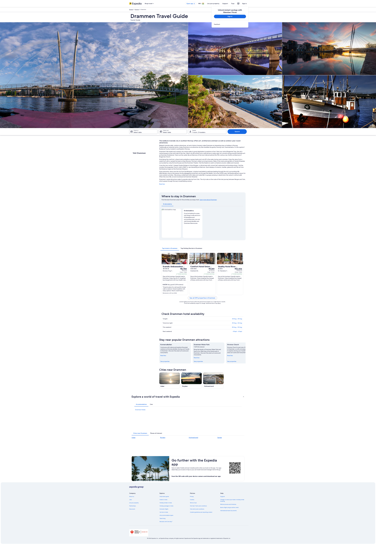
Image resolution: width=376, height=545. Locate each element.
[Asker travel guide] (169, 380)
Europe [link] (131, 9)
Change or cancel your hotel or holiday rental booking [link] (232, 500)
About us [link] (131, 496)
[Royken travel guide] (191, 380)
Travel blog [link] (162, 518)
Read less (162, 184)
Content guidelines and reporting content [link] (201, 512)
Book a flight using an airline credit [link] (229, 507)
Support (225, 3)
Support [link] (222, 496)
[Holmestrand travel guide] (213, 380)
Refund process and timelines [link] (228, 504)
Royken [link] (162, 438)
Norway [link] (137, 9)
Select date (138, 132)
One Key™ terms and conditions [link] (198, 506)
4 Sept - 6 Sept (237, 331)
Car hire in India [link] (164, 512)
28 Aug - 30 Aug (237, 327)
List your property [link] (134, 503)
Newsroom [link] (132, 509)
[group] (192, 218)
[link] (230, 24)
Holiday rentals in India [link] (166, 503)
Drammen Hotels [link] (140, 410)
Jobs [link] (130, 499)
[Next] (245, 353)
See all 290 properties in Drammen (202, 298)
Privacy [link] (192, 496)
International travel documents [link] (228, 510)
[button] (188, 396)
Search (237, 131)
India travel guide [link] (164, 496)
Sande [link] (219, 438)
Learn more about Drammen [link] (208, 200)
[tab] (167, 204)
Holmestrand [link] (193, 438)
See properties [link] (164, 361)
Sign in (244, 3)
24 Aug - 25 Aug (237, 319)
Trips (232, 3)
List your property (213, 3)
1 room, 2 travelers (198, 132)
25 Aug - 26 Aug (237, 323)
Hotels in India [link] (163, 499)
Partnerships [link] (132, 506)
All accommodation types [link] (166, 515)
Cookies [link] (192, 499)
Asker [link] (134, 438)
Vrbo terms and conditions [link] (197, 509)
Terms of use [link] (193, 503)
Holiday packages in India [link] (166, 506)
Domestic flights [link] (164, 509)
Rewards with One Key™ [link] (166, 521)
